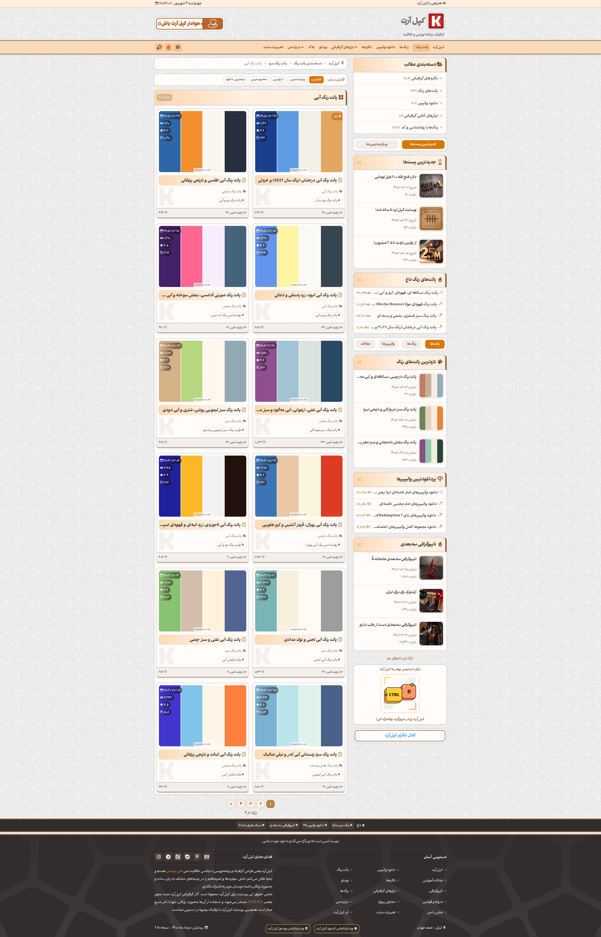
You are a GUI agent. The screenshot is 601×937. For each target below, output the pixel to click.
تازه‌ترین (316, 79)
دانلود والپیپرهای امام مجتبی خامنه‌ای (408, 504)
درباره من (296, 47)
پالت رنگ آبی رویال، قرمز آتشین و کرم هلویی (299, 525)
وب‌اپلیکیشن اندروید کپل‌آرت (334, 928)
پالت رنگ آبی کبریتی (324, 775)
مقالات (365, 344)
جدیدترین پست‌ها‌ (423, 144)
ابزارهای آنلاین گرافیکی (419, 116)
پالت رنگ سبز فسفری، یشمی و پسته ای (406, 316)
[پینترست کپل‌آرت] (197, 857)
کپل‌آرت (438, 47)
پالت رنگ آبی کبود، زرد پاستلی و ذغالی (305, 295)
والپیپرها (388, 344)
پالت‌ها (435, 344)
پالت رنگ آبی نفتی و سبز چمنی (215, 640)
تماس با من (435, 912)
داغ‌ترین (278, 79)
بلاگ (311, 47)
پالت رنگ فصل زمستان (323, 766)
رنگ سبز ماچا (340, 825)
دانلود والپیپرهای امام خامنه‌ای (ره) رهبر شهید (405, 492)
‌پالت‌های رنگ (425, 91)
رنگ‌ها (404, 47)
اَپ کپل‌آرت (341, 912)
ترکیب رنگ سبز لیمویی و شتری (222, 430)
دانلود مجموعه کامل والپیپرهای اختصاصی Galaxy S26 (403, 527)
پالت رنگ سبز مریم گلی (323, 430)
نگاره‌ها (367, 47)
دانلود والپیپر (385, 47)
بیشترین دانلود (235, 79)
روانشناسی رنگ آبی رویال (321, 545)
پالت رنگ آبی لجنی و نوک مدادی (310, 640)
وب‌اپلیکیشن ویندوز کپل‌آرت (286, 928)
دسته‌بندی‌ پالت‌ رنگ (308, 64)
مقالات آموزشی (433, 880)
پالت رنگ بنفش (232, 306)
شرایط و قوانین (433, 902)
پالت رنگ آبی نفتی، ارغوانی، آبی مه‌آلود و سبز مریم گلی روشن (296, 410)
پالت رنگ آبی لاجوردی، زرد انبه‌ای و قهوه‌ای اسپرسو (199, 525)
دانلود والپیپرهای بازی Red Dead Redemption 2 (404, 515)
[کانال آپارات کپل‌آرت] (207, 857)
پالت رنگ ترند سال (326, 200)
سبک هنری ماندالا (249, 825)
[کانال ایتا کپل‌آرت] (178, 857)
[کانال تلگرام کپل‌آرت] (168, 857)
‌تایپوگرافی (436, 891)
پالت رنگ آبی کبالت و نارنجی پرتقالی (212, 754)
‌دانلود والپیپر (425, 103)
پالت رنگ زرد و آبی (230, 200)
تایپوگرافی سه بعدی (282, 825)
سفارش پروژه (387, 902)
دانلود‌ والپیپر (386, 870)
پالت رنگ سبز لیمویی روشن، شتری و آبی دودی (201, 410)
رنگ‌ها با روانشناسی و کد (419, 127)
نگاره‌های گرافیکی (421, 78)
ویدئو (323, 47)
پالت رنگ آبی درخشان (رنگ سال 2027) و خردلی (297, 180)
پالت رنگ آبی (330, 191)
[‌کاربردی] (168, 47)
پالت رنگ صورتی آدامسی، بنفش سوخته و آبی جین (199, 295)
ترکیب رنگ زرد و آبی (229, 545)
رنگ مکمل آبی (231, 660)
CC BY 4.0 (255, 902)
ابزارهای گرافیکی (344, 47)
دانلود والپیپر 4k (313, 825)
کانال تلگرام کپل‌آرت (400, 735)
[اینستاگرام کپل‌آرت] (158, 857)
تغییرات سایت (273, 47)
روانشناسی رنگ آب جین (226, 315)
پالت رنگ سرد (278, 64)
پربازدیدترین (297, 79)
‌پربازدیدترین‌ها (377, 144)
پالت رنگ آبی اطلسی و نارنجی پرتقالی (211, 180)
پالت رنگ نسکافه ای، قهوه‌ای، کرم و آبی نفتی (405, 293)
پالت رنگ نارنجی (232, 191)
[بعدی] (231, 804)
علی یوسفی (174, 871)
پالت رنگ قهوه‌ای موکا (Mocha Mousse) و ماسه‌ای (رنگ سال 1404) (404, 304)
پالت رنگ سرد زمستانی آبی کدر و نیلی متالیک (300, 754)
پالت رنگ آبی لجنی (325, 660)
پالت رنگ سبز (233, 421)
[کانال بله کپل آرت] (187, 857)
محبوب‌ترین (259, 79)
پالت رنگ (422, 47)
